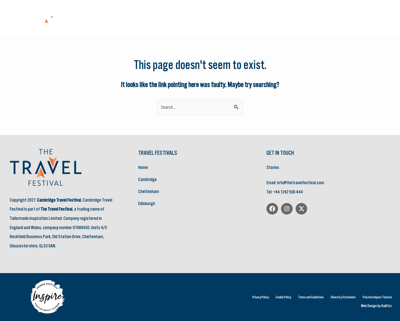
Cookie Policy (283, 297)
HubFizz (386, 306)
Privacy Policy (260, 297)
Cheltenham (148, 191)
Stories (272, 167)
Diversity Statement (343, 297)
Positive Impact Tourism (377, 297)
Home (143, 167)
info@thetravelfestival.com (300, 182)
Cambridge (147, 179)
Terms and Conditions (311, 297)
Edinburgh (146, 203)
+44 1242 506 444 (288, 191)
